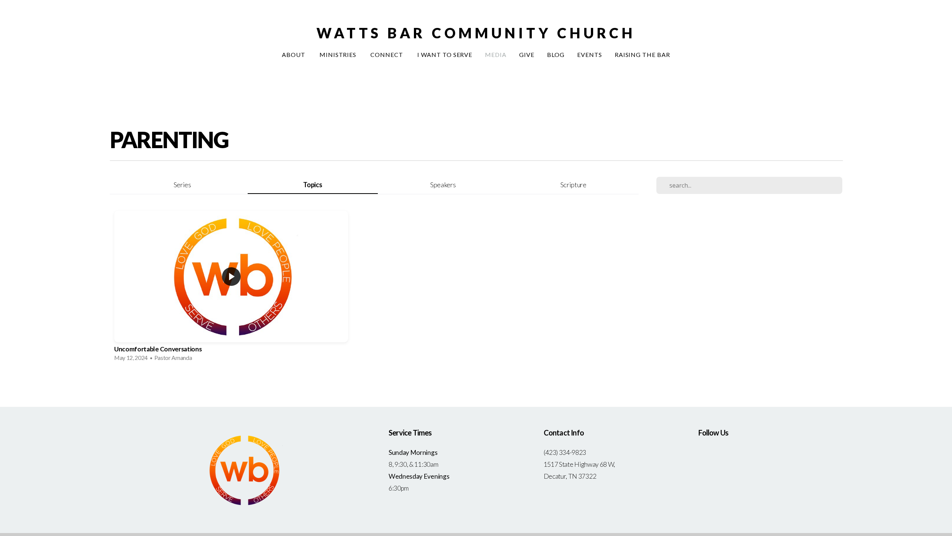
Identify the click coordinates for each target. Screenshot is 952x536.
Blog (556, 54)
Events (589, 54)
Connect (387, 54)
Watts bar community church (475, 32)
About (294, 54)
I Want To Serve (444, 54)
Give (526, 54)
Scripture (573, 185)
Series (182, 185)
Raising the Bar (642, 54)
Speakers (443, 185)
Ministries (338, 54)
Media (495, 54)
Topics (312, 185)
